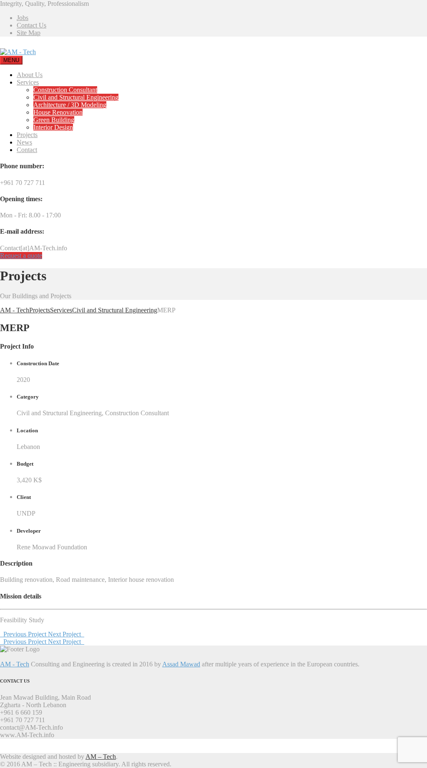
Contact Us (31, 25)
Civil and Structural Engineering (75, 97)
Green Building (53, 119)
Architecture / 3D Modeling (69, 104)
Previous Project (24, 634)
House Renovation (58, 112)
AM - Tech (14, 664)
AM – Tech (100, 756)
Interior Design (53, 127)
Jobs (22, 17)
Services (28, 82)
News (24, 142)
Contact (27, 149)
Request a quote (21, 255)
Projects (27, 134)
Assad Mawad (181, 664)
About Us (30, 74)
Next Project (66, 634)
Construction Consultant (65, 89)
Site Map (28, 32)
